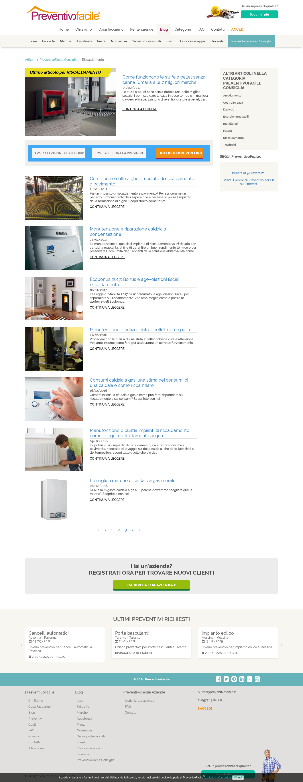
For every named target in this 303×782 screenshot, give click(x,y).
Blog (164, 29)
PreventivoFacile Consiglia (251, 41)
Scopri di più (259, 14)
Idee (33, 41)
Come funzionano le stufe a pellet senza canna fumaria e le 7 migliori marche (163, 79)
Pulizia (227, 130)
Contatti (218, 29)
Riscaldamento (93, 59)
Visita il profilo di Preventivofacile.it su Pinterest (249, 182)
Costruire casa (233, 102)
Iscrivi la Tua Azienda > (151, 584)
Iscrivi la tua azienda (139, 700)
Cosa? (38, 153)
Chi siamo (83, 29)
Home (64, 29)
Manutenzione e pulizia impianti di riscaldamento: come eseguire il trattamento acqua (140, 433)
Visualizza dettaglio (48, 656)
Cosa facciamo (111, 29)
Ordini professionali (146, 41)
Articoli (30, 59)
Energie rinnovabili (236, 116)
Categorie (183, 29)
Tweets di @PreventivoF (249, 173)
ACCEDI (237, 29)
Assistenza (84, 41)
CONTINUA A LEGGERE (139, 109)
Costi (32, 724)
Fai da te (48, 41)
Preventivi (35, 718)
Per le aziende (141, 29)
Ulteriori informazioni (219, 777)
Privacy (33, 736)
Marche (65, 41)
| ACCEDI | (206, 709)
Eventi (170, 41)
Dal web (228, 109)
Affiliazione (36, 748)
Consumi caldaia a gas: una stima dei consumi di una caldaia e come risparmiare (139, 382)
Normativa (119, 41)
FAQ (201, 29)
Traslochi (229, 144)
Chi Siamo (35, 700)
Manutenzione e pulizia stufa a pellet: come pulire (141, 329)
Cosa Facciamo (39, 706)
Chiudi (238, 777)
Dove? (98, 153)
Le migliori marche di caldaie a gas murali (132, 480)
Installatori (230, 123)
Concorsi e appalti (193, 41)
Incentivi (218, 41)
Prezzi (101, 41)
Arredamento (232, 95)
